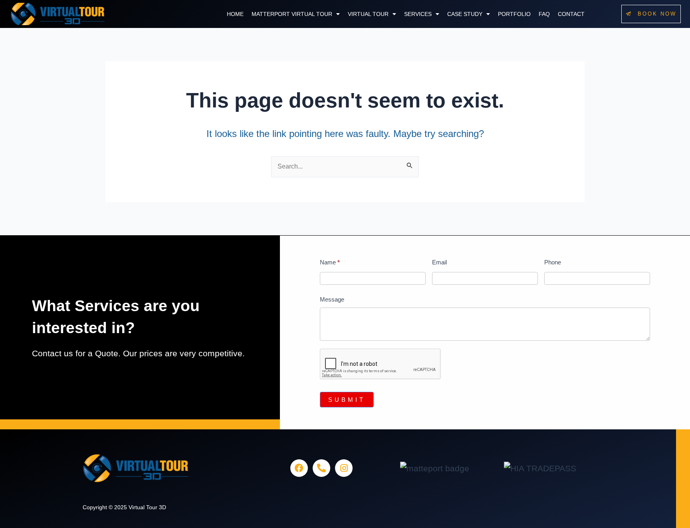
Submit (346, 399)
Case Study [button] (464, 14)
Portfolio (514, 14)
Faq (544, 14)
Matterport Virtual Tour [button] (292, 14)
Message (332, 299)
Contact (571, 14)
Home (235, 14)
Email (439, 262)
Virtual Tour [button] (368, 14)
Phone (552, 262)
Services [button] (418, 14)
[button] (296, 14)
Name (330, 262)
